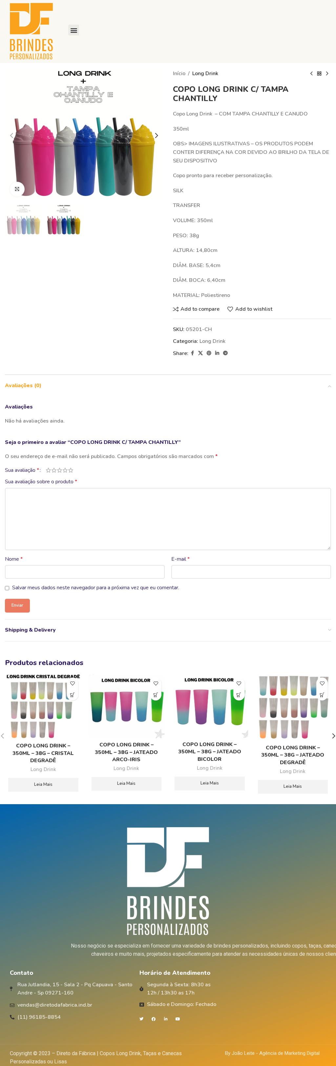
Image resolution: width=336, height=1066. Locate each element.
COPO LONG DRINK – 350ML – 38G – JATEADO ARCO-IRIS (126, 752)
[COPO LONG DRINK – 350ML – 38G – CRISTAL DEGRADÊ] (43, 706)
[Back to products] (319, 74)
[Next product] (327, 74)
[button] (73, 30)
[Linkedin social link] (217, 353)
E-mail (180, 559)
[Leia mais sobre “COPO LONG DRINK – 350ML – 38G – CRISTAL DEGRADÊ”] (72, 694)
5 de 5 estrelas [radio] (71, 470)
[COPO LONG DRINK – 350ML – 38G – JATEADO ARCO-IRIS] (126, 706)
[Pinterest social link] (209, 353)
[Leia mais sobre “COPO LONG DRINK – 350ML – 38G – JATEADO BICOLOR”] (239, 694)
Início (179, 73)
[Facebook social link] (192, 353)
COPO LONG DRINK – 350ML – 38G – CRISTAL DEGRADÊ (43, 753)
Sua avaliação (22, 470)
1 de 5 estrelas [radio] (48, 470)
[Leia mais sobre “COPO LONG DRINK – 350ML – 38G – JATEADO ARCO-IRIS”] (155, 694)
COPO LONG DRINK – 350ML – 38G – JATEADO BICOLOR (209, 752)
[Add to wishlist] (72, 683)
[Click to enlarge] (17, 189)
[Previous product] (311, 74)
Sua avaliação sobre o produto (41, 481)
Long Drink (205, 73)
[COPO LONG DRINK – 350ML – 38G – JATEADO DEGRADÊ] (293, 707)
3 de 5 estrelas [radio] (59, 470)
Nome (14, 559)
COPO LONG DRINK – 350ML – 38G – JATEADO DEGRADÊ (292, 755)
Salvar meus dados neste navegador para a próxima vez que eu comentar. (95, 587)
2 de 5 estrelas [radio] (54, 470)
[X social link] (200, 353)
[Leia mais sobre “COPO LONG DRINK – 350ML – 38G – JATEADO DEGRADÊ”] (322, 694)
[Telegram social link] (225, 353)
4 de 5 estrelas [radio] (65, 470)
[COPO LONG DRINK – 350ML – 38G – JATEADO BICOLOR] (209, 706)
